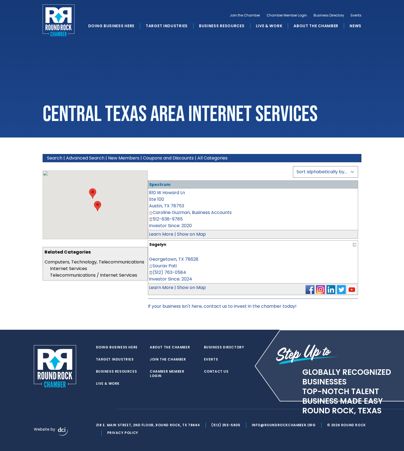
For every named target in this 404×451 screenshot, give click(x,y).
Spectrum (159, 184)
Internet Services (68, 268)
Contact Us (216, 371)
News (355, 26)
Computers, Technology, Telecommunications (94, 262)
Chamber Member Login (287, 15)
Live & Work (269, 26)
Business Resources (222, 26)
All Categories (212, 158)
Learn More (161, 234)
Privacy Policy (122, 432)
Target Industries (167, 26)
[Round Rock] (58, 20)
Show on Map (191, 234)
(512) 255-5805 (225, 425)
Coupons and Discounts (168, 158)
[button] (97, 206)
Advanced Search (85, 158)
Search (54, 158)
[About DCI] (63, 431)
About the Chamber (316, 26)
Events (356, 15)
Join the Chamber (245, 15)
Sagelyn (157, 244)
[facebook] (98, 409)
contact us (215, 306)
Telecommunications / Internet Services (93, 275)
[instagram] (109, 409)
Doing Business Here (111, 26)
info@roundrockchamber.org (284, 425)
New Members (123, 158)
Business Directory (329, 15)
